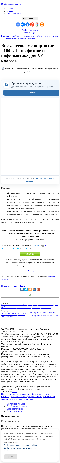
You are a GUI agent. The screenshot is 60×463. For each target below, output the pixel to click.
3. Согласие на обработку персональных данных (26, 451)
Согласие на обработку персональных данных (28, 397)
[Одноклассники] (30, 289)
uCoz (14, 391)
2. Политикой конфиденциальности (20, 448)
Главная (5, 36)
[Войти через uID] (18, 24)
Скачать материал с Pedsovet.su (16, 286)
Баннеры (5, 396)
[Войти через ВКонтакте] (23, 24)
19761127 (35, 245)
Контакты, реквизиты (41, 394)
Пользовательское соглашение (15, 394)
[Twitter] (26, 289)
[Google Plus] (38, 289)
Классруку (12, 11)
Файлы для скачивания (23, 36)
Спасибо (30, 254)
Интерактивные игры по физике (19, 39)
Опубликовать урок (16, 404)
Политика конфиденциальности (26, 396)
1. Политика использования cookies (20, 445)
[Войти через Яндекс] (32, 24)
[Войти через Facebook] (27, 24)
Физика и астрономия (47, 36)
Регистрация (30, 32)
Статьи (10, 8)
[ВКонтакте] (22, 289)
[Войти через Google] (37, 24)
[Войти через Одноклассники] (42, 24)
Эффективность (14, 13)
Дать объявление (15, 409)
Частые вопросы (14, 411)
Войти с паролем (30, 30)
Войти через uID (30, 19)
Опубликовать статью (17, 406)
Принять (11, 457)
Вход (24, 271)
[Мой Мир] (34, 289)
